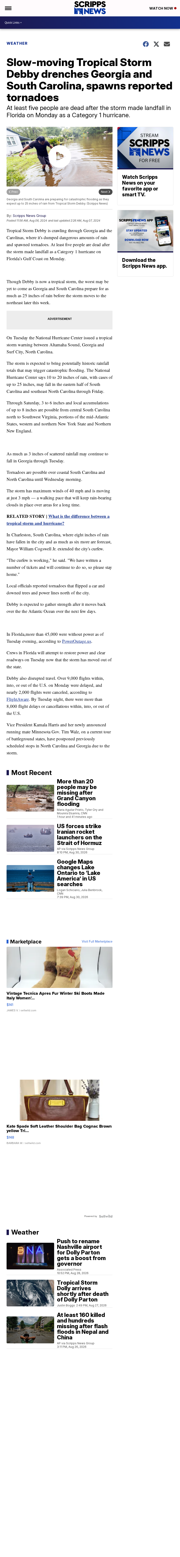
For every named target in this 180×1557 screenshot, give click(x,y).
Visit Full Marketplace (97, 941)
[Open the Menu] (8, 8)
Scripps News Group (29, 215)
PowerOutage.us (76, 641)
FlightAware (18, 699)
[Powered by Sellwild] (105, 1216)
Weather (17, 43)
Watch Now (161, 8)
